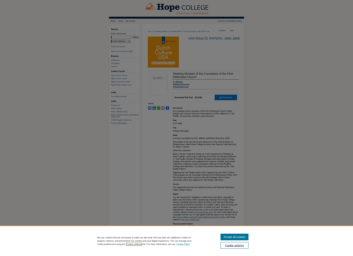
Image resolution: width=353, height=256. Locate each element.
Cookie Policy (183, 244)
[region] (176, 241)
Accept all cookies (234, 236)
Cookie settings (133, 244)
